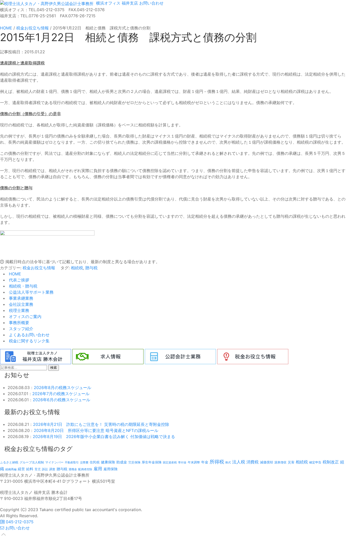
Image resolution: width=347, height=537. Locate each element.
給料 (29, 469)
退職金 (73, 469)
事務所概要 (18, 322)
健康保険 (108, 462)
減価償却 (266, 462)
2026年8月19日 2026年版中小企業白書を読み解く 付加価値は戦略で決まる (104, 436)
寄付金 (182, 462)
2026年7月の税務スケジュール (60, 393)
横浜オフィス (107, 3)
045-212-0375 (19, 521)
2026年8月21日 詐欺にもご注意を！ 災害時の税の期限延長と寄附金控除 (101, 424)
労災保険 (134, 462)
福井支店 (129, 3)
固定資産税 (170, 462)
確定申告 (315, 462)
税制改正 (331, 462)
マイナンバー (54, 462)
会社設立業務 (20, 304)
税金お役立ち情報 (39, 267)
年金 (204, 462)
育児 (38, 469)
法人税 (238, 461)
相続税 (77, 267)
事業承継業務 (20, 298)
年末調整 (194, 462)
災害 (291, 462)
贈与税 (91, 267)
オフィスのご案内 (24, 316)
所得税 (217, 462)
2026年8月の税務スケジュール (62, 387)
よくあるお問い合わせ (29, 334)
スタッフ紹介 (20, 328)
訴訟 (45, 469)
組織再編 (11, 469)
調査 (52, 469)
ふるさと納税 (9, 462)
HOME (14, 273)
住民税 (95, 462)
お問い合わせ (151, 3)
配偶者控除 (85, 469)
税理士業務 (18, 310)
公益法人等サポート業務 (31, 292)
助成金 (121, 462)
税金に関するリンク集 (29, 340)
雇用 (97, 468)
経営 (21, 469)
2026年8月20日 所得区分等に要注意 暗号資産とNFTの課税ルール (96, 430)
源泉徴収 (280, 462)
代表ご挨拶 (18, 279)
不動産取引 (72, 462)
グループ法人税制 (32, 462)
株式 (228, 462)
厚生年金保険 (152, 462)
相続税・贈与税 (22, 286)
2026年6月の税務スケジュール (61, 399)
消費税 (252, 461)
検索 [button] (53, 368)
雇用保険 (110, 469)
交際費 (84, 462)
